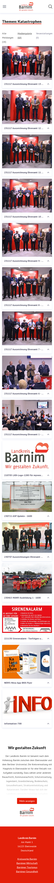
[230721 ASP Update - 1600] (27, 497)
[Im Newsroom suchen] (50, 6)
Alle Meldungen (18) (7, 37)
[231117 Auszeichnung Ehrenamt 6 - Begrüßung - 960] (27, 372)
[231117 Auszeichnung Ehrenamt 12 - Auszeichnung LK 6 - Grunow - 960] (27, 107)
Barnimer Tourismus (27, 867)
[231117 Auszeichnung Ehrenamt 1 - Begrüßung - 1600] (27, 415)
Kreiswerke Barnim (27, 858)
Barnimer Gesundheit (27, 871)
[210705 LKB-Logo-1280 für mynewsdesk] (27, 456)
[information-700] (27, 704)
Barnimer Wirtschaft (27, 863)
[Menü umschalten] (4, 6)
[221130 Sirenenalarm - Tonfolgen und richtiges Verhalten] (27, 619)
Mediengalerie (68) (25, 35)
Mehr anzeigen (27, 801)
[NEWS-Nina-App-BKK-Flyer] (27, 662)
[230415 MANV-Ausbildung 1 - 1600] (27, 578)
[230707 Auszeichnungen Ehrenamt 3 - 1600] (27, 537)
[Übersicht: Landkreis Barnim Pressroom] (26, 7)
